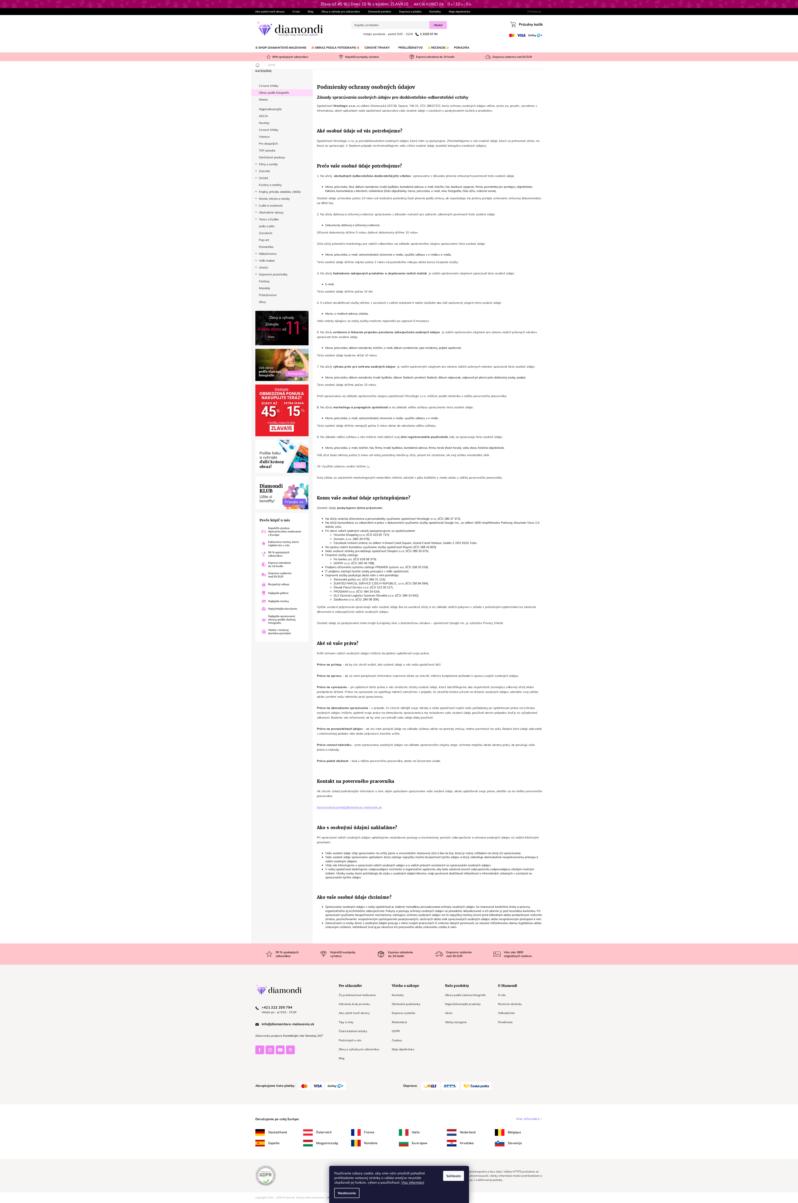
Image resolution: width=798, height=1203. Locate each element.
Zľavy (262, 302)
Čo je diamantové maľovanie (357, 995)
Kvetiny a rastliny (270, 185)
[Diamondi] (292, 989)
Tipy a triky (346, 1022)
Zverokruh (265, 233)
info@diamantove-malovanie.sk (288, 1024)
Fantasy (264, 281)
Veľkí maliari (267, 260)
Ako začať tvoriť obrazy (270, 11)
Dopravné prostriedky (273, 274)
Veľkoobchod (506, 1013)
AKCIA (263, 116)
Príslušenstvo (268, 295)
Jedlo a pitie (267, 226)
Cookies (397, 1040)
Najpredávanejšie (270, 109)
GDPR (396, 1031)
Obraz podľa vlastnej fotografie (465, 995)
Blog (310, 11)
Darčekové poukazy (272, 157)
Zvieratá (264, 171)
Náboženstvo (267, 254)
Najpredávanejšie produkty (463, 1004)
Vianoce (264, 137)
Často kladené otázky (353, 1031)
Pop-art (264, 240)
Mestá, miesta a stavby (274, 198)
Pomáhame (505, 1022)
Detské (263, 178)
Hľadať (438, 25)
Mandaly (264, 288)
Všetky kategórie (456, 1022)
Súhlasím (453, 1176)
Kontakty (435, 11)
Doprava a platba (410, 11)
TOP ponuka (267, 150)
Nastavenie (347, 1193)
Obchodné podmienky (406, 1004)
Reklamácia (399, 1022)
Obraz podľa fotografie (274, 93)
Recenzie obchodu (510, 1004)
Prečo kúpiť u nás (350, 1040)
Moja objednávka (459, 11)
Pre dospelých (268, 143)
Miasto (263, 99)
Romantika (266, 247)
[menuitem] (280, 48)
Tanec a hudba (269, 219)
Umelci (263, 267)
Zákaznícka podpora (268, 1035)
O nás (296, 11)
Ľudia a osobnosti (270, 205)
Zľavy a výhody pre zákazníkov (340, 11)
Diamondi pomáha (379, 11)
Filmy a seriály (268, 164)
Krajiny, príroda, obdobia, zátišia (280, 192)
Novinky (264, 123)
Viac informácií (412, 1182)
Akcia (449, 1013)
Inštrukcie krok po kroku (354, 1004)
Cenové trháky (268, 86)
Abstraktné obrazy (271, 212)
